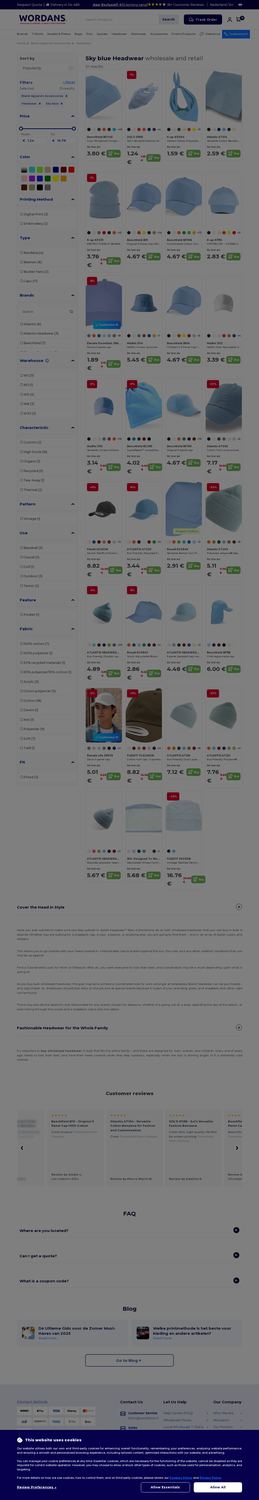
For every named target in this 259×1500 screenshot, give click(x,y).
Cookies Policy (180, 1478)
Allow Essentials (165, 1487)
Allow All (218, 1487)
